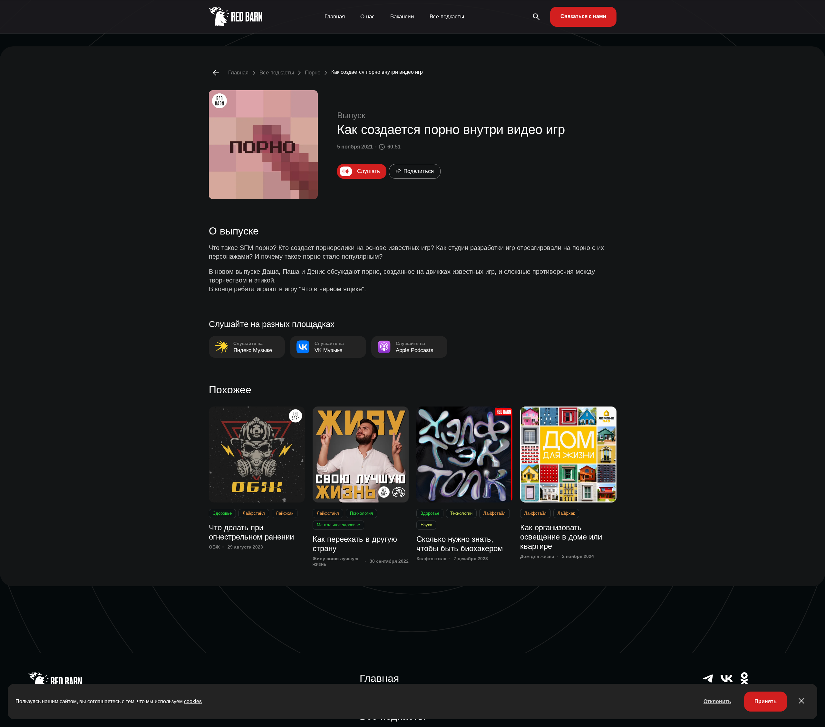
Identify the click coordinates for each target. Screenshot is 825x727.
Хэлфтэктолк (431, 558)
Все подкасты (447, 17)
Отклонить (717, 701)
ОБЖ (214, 547)
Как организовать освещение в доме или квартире (561, 536)
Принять (765, 701)
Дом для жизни (537, 556)
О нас (367, 17)
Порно (312, 73)
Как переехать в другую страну (355, 544)
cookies (193, 701)
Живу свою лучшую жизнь (335, 561)
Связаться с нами (583, 16)
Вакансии (402, 17)
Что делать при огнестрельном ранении (251, 532)
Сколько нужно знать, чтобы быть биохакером (459, 544)
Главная (335, 17)
